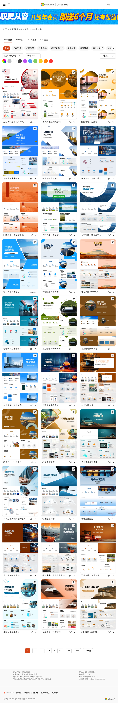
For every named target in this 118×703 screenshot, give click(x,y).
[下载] (33, 114)
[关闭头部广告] (112, 17)
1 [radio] (27, 651)
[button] (113, 48)
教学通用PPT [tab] (57, 48)
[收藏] (26, 114)
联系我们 (27, 693)
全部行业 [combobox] (31, 56)
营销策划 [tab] (111, 48)
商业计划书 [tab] (98, 48)
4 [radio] (49, 651)
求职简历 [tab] (30, 48)
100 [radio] (77, 651)
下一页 (88, 651)
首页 (5, 29)
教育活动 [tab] (84, 48)
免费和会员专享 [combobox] (11, 56)
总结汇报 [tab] (17, 48)
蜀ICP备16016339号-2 (10, 699)
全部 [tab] (7, 48)
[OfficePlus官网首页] (56, 4)
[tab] (8, 40)
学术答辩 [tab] (71, 48)
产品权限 (55, 693)
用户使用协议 (45, 693)
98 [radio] (60, 651)
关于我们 (19, 693)
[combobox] (108, 56)
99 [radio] (69, 651)
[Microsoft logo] (110, 699)
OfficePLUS (10, 693)
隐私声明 (35, 693)
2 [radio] (34, 651)
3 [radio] (42, 651)
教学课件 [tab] (43, 48)
